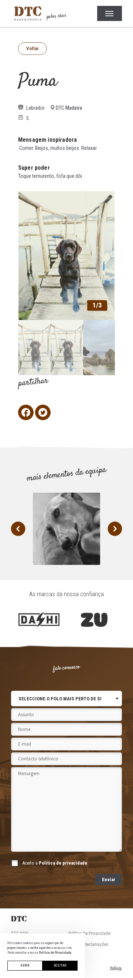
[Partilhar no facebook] (26, 412)
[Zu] (94, 619)
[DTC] (66, 919)
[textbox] (60, 698)
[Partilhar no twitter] (43, 412)
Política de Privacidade (89, 933)
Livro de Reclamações (88, 944)
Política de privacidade (63, 863)
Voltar (32, 48)
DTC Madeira (69, 108)
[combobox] (66, 698)
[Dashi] (38, 619)
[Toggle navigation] (109, 13)
